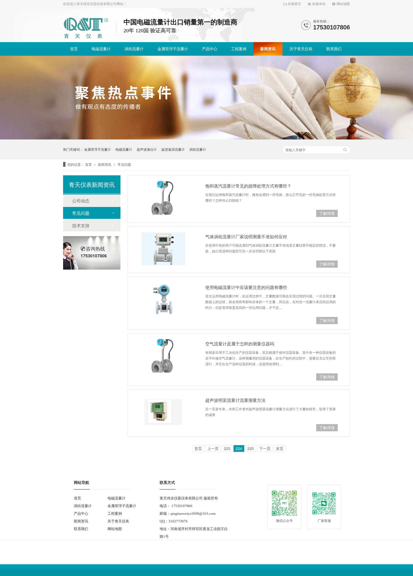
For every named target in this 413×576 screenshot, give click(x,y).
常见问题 (124, 164)
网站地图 (343, 4)
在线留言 (294, 4)
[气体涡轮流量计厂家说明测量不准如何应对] (163, 249)
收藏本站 (319, 4)
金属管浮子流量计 (173, 49)
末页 (279, 448)
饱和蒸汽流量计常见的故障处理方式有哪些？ (248, 186)
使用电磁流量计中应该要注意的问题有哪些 (246, 287)
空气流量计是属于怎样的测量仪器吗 (239, 343)
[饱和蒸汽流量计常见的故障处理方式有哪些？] (163, 198)
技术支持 (80, 225)
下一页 (265, 448)
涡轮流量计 (197, 149)
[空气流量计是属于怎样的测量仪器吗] (163, 356)
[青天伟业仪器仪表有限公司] (86, 39)
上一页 (213, 448)
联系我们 (334, 49)
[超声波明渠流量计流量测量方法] (163, 412)
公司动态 (80, 200)
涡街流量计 (134, 49)
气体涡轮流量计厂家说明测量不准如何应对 (246, 236)
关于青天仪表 (300, 49)
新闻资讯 (268, 49)
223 (227, 448)
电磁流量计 (101, 49)
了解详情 (327, 213)
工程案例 (238, 49)
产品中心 (209, 49)
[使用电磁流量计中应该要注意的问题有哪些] (163, 299)
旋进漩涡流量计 (173, 149)
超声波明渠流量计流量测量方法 (235, 400)
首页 (74, 49)
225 (250, 448)
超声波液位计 (147, 149)
